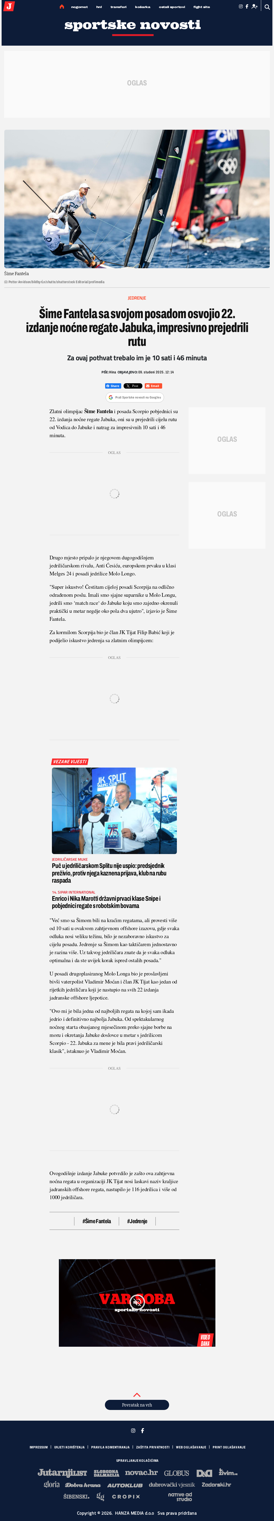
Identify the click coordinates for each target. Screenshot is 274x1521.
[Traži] (267, 7)
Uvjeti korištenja (69, 1447)
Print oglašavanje (229, 1447)
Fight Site (201, 7)
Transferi (119, 7)
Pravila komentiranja (110, 1447)
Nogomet (79, 7)
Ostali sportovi (172, 7)
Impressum (39, 1447)
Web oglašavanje (191, 1447)
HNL (99, 7)
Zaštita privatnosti (153, 1447)
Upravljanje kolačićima (137, 1461)
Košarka (142, 7)
